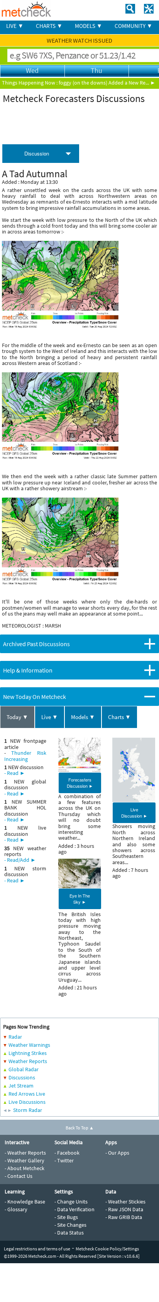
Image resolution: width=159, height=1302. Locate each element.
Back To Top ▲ (80, 1128)
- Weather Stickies (125, 1201)
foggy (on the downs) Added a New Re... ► (107, 82)
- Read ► (14, 772)
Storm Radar (27, 1110)
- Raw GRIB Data (123, 1217)
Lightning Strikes (27, 1053)
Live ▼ (49, 717)
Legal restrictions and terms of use (37, 1249)
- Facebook (67, 1152)
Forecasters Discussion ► (80, 782)
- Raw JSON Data (124, 1209)
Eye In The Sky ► (79, 898)
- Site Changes (70, 1224)
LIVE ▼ (15, 25)
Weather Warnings (29, 1044)
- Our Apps (117, 1152)
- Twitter (64, 1160)
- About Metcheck (24, 1168)
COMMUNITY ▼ (133, 25)
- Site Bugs (66, 1217)
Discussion (36, 153)
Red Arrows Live (26, 1093)
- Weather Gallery (24, 1160)
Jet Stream (21, 1085)
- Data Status (69, 1232)
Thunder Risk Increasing (25, 755)
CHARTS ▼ (49, 25)
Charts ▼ (119, 717)
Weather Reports (27, 1061)
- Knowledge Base (25, 1201)
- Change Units (71, 1201)
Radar (15, 1036)
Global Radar (23, 1069)
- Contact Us (18, 1175)
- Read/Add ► (20, 859)
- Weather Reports (25, 1152)
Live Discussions (27, 1101)
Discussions (21, 1077)
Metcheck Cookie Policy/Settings (107, 1249)
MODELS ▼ (88, 25)
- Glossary (16, 1209)
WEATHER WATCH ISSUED (79, 40)
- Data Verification (74, 1209)
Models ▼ (83, 717)
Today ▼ (17, 717)
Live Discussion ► (134, 812)
